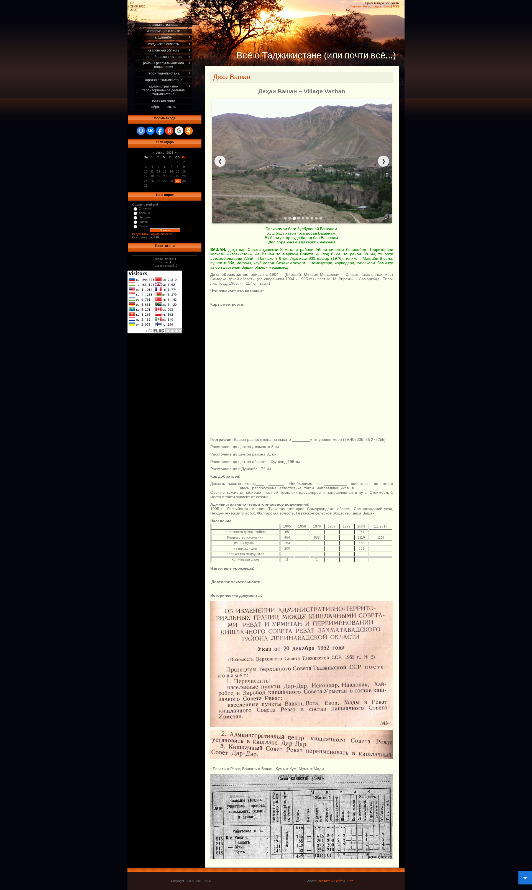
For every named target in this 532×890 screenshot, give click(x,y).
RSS (396, 6)
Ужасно (144, 226)
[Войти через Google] (179, 130)
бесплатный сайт (330, 881)
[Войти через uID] (141, 131)
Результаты (140, 234)
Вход (386, 6)
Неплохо (145, 217)
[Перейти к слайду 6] (307, 218)
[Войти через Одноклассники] (189, 131)
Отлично (145, 208)
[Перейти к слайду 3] (294, 218)
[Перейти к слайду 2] (289, 218)
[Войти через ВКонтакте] (150, 131)
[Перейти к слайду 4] (298, 218)
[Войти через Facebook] (160, 131)
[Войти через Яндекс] (169, 131)
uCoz (349, 881)
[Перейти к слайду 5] (303, 218)
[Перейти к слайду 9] (320, 218)
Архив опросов (161, 234)
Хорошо (144, 213)
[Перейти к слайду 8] (316, 218)
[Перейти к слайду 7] (312, 218)
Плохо (143, 221)
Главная (355, 6)
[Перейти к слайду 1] (285, 218)
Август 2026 (164, 152)
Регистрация (372, 6)
